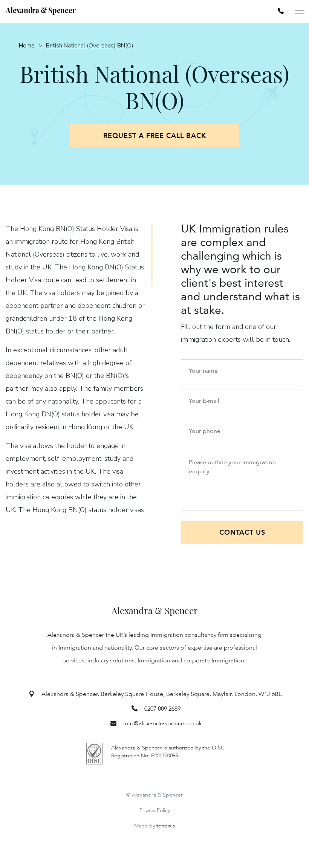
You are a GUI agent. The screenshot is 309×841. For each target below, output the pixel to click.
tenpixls (165, 825)
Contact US (242, 532)
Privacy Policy (154, 810)
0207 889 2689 (162, 709)
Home (27, 45)
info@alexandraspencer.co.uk (162, 723)
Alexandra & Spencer (40, 10)
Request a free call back (154, 136)
